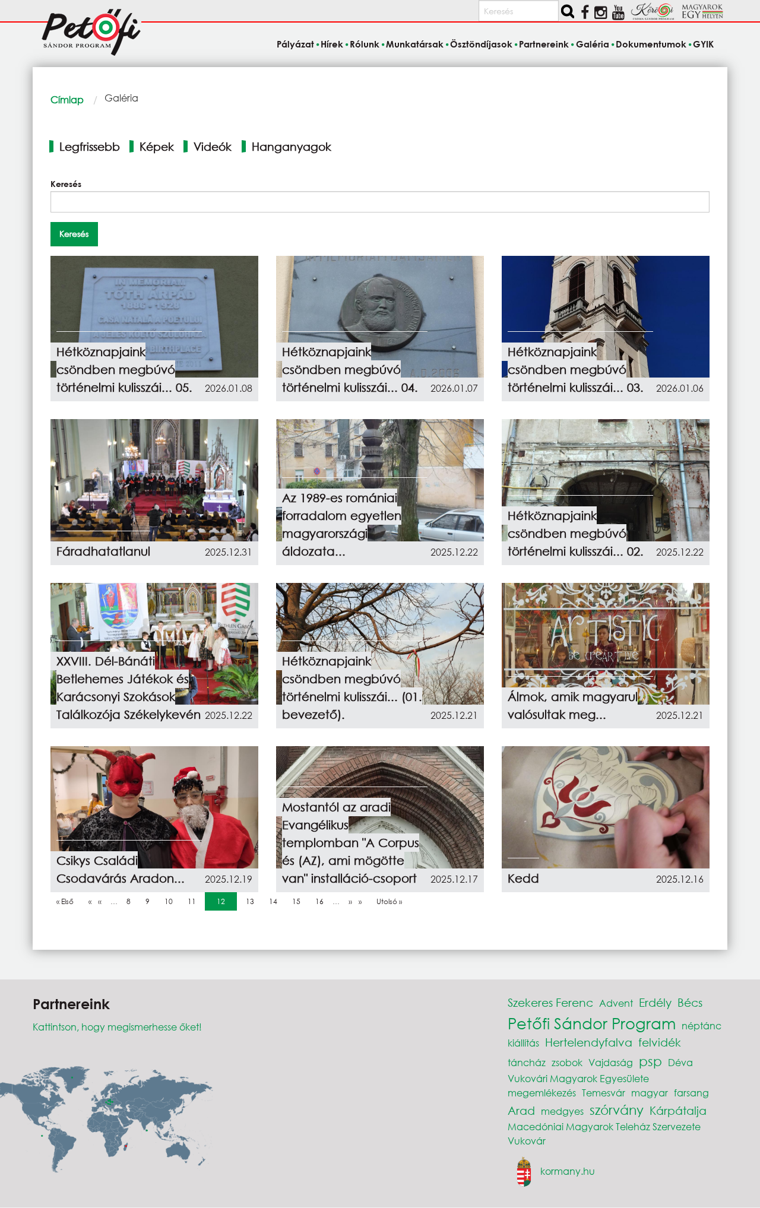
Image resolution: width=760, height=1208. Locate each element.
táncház (527, 1062)
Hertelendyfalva (588, 1042)
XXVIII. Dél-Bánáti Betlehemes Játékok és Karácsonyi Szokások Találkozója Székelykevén (128, 687)
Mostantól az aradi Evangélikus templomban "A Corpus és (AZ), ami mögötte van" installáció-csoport (350, 842)
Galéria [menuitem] (592, 44)
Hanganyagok (291, 146)
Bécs (689, 1002)
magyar (649, 1092)
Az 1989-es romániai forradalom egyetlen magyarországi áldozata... (341, 524)
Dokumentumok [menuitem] (651, 44)
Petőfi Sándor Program (592, 1022)
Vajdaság (610, 1062)
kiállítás (523, 1042)
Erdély (655, 1002)
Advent (616, 1003)
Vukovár (527, 1140)
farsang (691, 1092)
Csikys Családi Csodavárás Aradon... (120, 869)
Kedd (523, 878)
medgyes (562, 1111)
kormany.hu (567, 1171)
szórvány (617, 1109)
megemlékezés (542, 1092)
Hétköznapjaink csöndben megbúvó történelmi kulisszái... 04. (350, 369)
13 (253, 901)
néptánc (701, 1025)
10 (171, 901)
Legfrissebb (89, 146)
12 (224, 901)
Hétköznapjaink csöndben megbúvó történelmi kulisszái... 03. (576, 369)
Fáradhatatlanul (103, 551)
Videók (213, 146)
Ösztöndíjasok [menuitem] (481, 44)
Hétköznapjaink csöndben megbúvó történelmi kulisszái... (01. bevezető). (352, 687)
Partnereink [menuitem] (544, 44)
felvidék (659, 1042)
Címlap (67, 99)
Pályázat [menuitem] (295, 44)
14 (276, 901)
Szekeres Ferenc (550, 1002)
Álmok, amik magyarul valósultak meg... (573, 705)
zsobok (567, 1062)
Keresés (65, 184)
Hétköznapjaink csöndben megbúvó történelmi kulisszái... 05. (124, 369)
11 (195, 901)
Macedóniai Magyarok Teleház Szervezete (604, 1126)
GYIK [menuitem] (703, 44)
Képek (157, 146)
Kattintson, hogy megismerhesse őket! (117, 1026)
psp (650, 1061)
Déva (680, 1062)
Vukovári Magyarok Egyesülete (578, 1078)
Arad (521, 1110)
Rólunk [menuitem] (364, 44)
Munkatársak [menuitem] (415, 44)
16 (322, 901)
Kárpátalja (678, 1110)
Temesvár (603, 1092)
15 (299, 901)
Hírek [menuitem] (332, 44)
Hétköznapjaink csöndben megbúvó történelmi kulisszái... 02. (576, 533)
